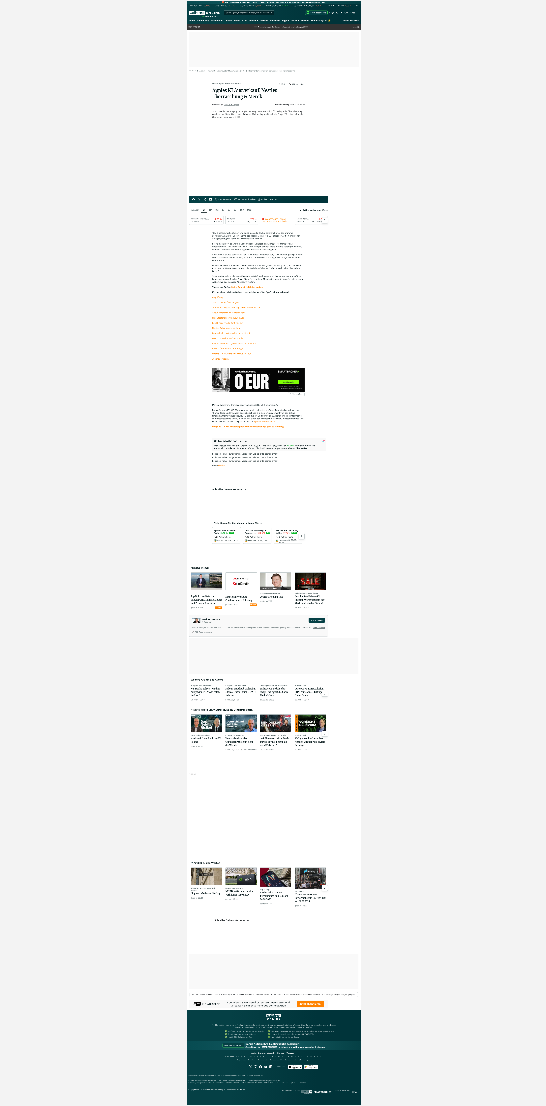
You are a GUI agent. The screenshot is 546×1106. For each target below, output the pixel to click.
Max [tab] (249, 210)
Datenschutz (263, 1060)
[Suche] (272, 13)
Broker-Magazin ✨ (321, 20)
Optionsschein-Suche (269, 475)
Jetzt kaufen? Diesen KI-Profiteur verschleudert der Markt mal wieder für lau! (309, 600)
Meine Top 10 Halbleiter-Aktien (247, 287)
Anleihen (253, 20)
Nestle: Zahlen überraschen (226, 328)
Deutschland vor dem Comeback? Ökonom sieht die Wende (239, 742)
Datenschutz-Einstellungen (280, 1060)
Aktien (192, 20)
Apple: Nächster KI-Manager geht (228, 312)
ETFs (244, 20)
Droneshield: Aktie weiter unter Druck (231, 333)
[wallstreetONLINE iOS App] (295, 1069)
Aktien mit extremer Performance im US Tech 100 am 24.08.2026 (310, 898)
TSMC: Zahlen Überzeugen (225, 302)
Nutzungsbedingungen (301, 1060)
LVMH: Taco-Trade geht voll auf (227, 323)
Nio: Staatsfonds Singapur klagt (228, 318)
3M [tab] (217, 210)
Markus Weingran (231, 105)
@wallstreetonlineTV (264, 421)
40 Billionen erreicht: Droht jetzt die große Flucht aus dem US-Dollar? (274, 742)
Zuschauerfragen (220, 359)
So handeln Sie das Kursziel (231, 440)
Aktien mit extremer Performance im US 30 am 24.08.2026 (274, 896)
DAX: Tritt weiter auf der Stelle (227, 338)
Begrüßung (217, 297)
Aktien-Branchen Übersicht (263, 1053)
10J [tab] (242, 210)
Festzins (304, 20)
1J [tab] (223, 210)
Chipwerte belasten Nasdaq (205, 893)
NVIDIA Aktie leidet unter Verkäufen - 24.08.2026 (239, 892)
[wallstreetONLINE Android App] (311, 1069)
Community (203, 20)
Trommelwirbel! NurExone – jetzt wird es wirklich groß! (223, 27)
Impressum (241, 1060)
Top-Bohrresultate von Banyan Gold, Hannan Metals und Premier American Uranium (206, 600)
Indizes (228, 20)
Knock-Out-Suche (248, 475)
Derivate (263, 20)
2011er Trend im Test (271, 596)
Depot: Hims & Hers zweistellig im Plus (231, 353)
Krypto (285, 20)
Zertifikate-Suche (290, 475)
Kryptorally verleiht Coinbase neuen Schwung (238, 598)
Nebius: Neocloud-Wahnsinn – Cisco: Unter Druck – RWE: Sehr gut (240, 692)
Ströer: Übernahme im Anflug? (227, 348)
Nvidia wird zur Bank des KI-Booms (206, 740)
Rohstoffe (275, 20)
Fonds (237, 20)
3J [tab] (229, 210)
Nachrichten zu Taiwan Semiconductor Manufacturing (271, 71)
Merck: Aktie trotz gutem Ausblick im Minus (234, 343)
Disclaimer (252, 1060)
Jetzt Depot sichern (233, 1045)
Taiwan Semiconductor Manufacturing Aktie (227, 71)
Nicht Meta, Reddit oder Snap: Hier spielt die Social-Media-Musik (274, 692)
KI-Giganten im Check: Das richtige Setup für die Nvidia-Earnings (310, 742)
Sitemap (280, 1053)
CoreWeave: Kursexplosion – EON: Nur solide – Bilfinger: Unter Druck (310, 692)
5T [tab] (204, 210)
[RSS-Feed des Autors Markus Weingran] (193, 632)
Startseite (193, 71)
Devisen (294, 20)
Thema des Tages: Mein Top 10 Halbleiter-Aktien (236, 307)
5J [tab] (235, 210)
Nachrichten (217, 20)
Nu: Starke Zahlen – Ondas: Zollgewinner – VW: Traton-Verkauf (205, 692)
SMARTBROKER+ (306, 1034)
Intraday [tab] (195, 210)
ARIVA (256, 1075)
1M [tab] (210, 210)
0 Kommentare (298, 84)
